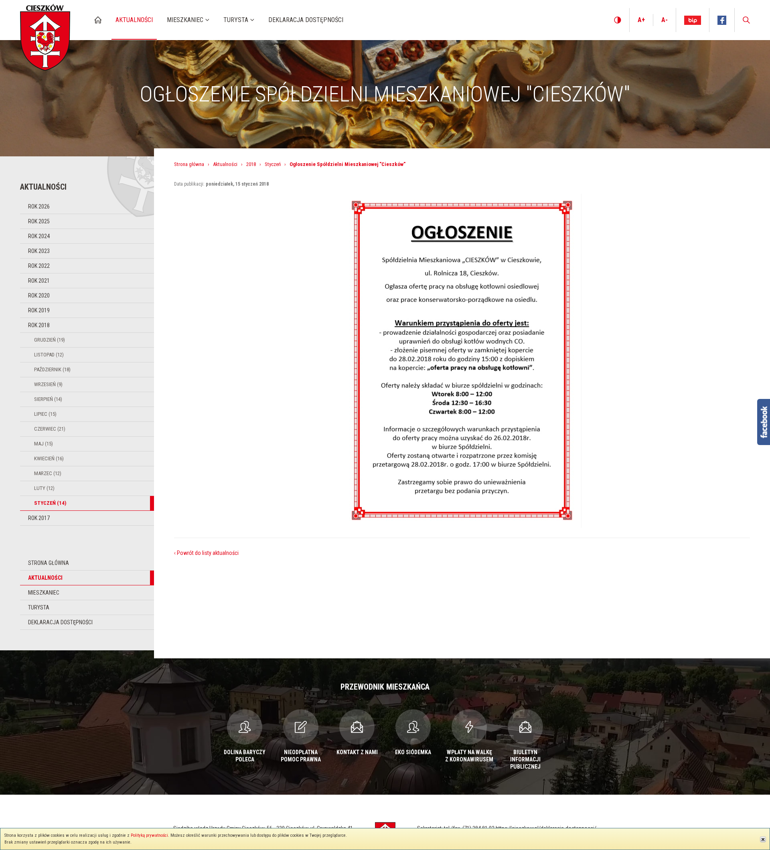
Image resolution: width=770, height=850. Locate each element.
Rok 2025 (39, 221)
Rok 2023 (39, 251)
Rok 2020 (39, 295)
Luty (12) (44, 488)
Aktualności (45, 578)
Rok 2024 (39, 236)
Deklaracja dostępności (60, 622)
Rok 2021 (39, 280)
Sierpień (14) (48, 399)
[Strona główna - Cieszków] (45, 35)
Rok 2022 (39, 266)
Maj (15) (43, 444)
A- (664, 20)
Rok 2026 (39, 206)
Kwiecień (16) (49, 458)
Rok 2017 (39, 518)
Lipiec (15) (45, 414)
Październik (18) (52, 369)
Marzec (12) (47, 473)
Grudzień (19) (49, 340)
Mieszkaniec (43, 592)
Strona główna (48, 563)
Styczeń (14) (50, 503)
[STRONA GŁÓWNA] (97, 20)
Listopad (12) (49, 355)
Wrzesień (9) (48, 384)
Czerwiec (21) (49, 429)
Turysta (38, 607)
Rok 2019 (39, 310)
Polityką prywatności (149, 835)
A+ (641, 20)
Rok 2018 (39, 325)
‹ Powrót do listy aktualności (206, 553)
